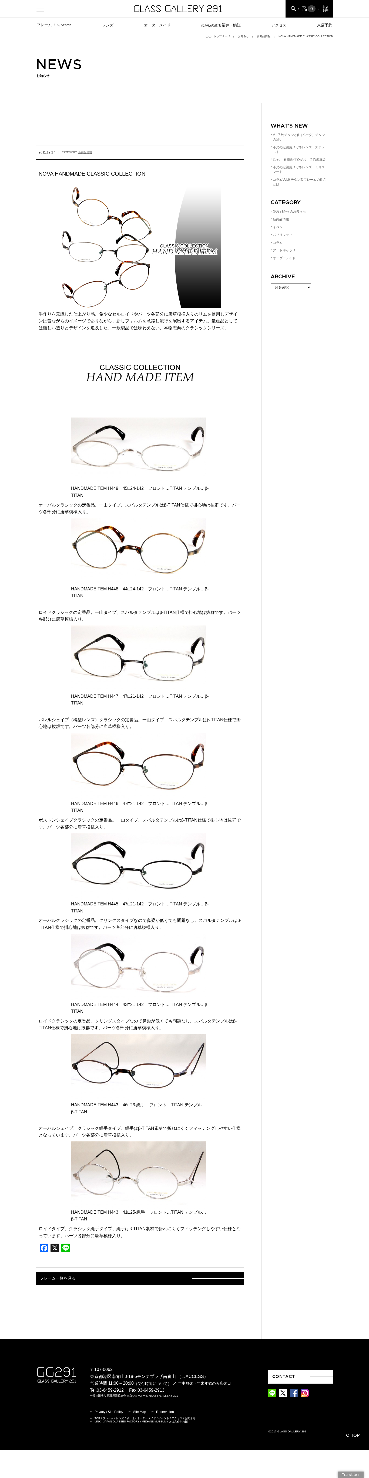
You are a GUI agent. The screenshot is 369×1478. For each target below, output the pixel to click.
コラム (278, 243)
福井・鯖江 (221, 25)
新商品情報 (263, 36)
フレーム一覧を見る (58, 1278)
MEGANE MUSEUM (154, 1421)
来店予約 (324, 25)
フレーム (44, 25)
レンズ (107, 25)
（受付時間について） (153, 1384)
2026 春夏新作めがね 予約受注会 (299, 159)
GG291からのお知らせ (289, 211)
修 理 (130, 1418)
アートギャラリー (286, 250)
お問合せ (190, 1418)
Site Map (139, 1412)
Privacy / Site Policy (109, 1412)
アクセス (278, 25)
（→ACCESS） (192, 1376)
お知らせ (243, 36)
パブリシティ (282, 235)
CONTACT (283, 1376)
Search (66, 25)
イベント (279, 227)
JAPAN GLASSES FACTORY (121, 1421)
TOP (97, 1418)
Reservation (165, 1412)
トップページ (222, 36)
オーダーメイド (157, 25)
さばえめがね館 (178, 1421)
